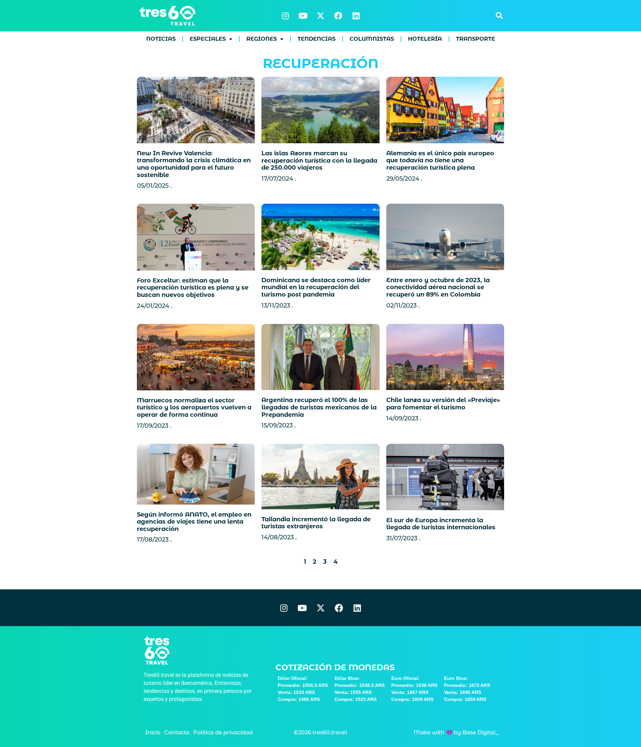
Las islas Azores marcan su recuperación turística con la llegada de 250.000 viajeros (319, 160)
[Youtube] (303, 16)
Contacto (176, 732)
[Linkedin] (356, 16)
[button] (499, 15)
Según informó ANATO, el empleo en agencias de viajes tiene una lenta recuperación (194, 522)
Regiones (261, 39)
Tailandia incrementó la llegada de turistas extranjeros (316, 523)
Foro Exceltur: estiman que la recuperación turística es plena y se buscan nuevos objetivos (192, 288)
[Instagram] (285, 16)
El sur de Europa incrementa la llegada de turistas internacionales (440, 524)
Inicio (152, 732)
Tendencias (316, 39)
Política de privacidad (223, 732)
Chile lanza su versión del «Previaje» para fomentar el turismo (443, 403)
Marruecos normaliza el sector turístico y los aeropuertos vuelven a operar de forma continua (194, 407)
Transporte (475, 39)
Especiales (208, 39)
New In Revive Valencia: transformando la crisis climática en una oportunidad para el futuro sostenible (194, 164)
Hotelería (425, 39)
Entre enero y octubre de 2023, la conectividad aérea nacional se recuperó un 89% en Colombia (438, 287)
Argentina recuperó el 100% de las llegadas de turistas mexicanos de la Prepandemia (319, 407)
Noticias (161, 39)
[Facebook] (338, 16)
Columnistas (372, 39)
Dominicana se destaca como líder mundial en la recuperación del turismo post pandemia (316, 287)
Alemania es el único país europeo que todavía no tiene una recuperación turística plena (440, 160)
